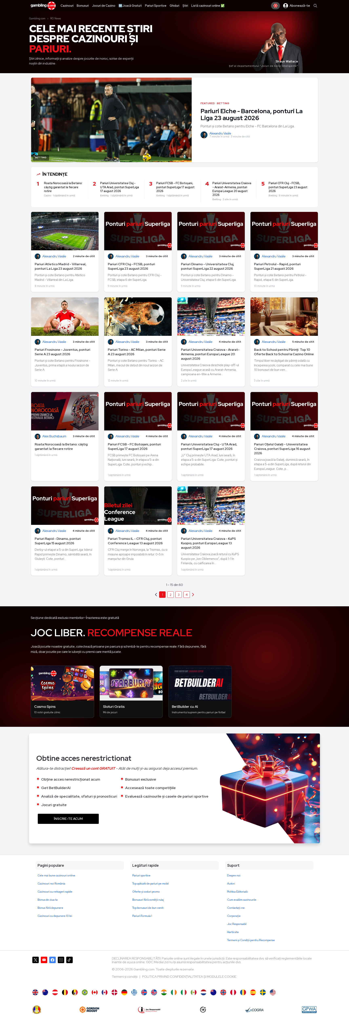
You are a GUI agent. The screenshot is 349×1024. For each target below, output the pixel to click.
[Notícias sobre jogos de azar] (85, 992)
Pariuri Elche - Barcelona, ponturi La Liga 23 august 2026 (252, 114)
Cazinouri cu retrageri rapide (55, 891)
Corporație (234, 916)
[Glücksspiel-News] (55, 992)
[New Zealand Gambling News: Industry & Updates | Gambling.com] (213, 992)
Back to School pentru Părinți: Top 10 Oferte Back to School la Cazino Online (284, 352)
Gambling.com (37, 18)
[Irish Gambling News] (174, 992)
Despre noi (233, 875)
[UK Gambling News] (35, 992)
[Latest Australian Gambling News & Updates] (45, 992)
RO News (55, 18)
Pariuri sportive (141, 875)
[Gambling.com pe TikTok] (69, 971)
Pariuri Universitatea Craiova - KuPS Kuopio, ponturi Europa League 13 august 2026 (208, 543)
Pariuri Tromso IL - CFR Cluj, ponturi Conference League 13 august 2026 (135, 541)
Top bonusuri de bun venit (147, 908)
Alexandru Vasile (220, 133)
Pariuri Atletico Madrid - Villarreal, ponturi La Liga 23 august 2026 (60, 266)
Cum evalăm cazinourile (241, 899)
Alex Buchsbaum (54, 436)
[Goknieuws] (65, 992)
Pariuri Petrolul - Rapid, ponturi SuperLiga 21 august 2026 (277, 266)
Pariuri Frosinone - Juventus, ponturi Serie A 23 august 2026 (62, 352)
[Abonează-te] (275, 5)
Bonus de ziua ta (48, 899)
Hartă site (233, 932)
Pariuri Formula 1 (142, 916)
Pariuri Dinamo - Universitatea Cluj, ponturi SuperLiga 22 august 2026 (207, 266)
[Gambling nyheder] (114, 992)
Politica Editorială (237, 891)
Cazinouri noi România (51, 883)
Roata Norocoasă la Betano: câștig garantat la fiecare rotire (61, 446)
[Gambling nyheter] (223, 992)
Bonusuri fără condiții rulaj (148, 899)
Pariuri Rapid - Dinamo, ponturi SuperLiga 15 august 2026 (58, 541)
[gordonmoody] (89, 1009)
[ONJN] (36, 1009)
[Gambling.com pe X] (35, 971)
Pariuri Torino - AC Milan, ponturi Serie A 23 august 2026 (137, 352)
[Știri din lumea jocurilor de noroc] (243, 992)
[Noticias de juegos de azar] (194, 992)
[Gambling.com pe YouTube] (44, 971)
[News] (184, 992)
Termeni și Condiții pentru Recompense (251, 940)
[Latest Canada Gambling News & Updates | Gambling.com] (95, 992)
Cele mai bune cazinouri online (56, 875)
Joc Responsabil (236, 924)
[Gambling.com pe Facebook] (52, 971)
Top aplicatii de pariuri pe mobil (150, 883)
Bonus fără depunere (50, 908)
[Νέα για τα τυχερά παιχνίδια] (134, 992)
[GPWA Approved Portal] (309, 1009)
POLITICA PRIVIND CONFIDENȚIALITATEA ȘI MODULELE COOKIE (189, 976)
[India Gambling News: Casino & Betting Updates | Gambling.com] (164, 992)
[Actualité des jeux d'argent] (75, 992)
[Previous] (193, 595)
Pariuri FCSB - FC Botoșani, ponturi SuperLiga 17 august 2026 (134, 446)
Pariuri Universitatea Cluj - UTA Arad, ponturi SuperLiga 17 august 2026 (209, 446)
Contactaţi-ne (236, 908)
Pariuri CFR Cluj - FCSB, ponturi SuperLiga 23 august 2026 (131, 266)
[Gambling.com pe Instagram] (61, 971)
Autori (231, 883)
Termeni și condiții (125, 976)
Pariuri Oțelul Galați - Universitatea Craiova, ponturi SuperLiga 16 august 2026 (282, 448)
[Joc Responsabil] (149, 1010)
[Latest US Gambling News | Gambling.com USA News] (273, 992)
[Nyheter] (263, 992)
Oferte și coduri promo (146, 891)
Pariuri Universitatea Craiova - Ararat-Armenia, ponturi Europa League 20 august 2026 (210, 354)
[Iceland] (144, 992)
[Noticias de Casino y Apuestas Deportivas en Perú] (233, 992)
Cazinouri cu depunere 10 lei (55, 916)
